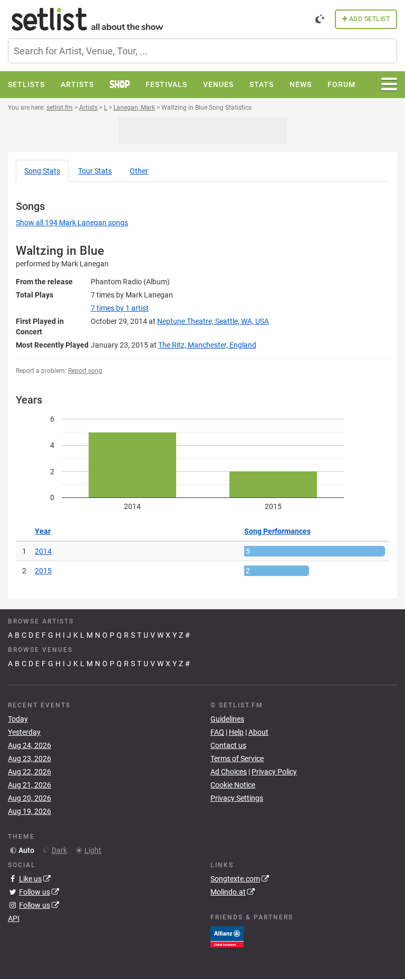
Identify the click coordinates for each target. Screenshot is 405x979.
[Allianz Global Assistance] (227, 936)
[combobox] (202, 51)
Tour (95, 171)
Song (42, 171)
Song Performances (277, 531)
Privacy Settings (236, 798)
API (14, 918)
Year (43, 531)
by (120, 308)
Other (139, 171)
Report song (85, 371)
